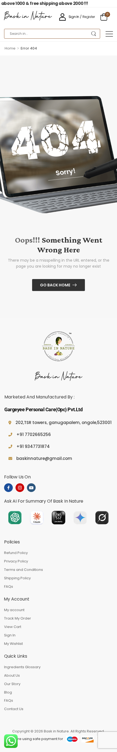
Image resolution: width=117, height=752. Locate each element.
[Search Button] (93, 34)
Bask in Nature (28, 17)
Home (10, 48)
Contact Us (13, 708)
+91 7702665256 (33, 434)
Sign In (10, 635)
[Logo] (58, 347)
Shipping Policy (17, 578)
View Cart (12, 626)
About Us (12, 675)
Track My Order (17, 618)
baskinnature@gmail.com (44, 458)
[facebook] (8, 487)
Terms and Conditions (23, 569)
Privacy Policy (16, 561)
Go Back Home (55, 285)
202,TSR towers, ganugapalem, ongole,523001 (64, 422)
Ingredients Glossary (22, 667)
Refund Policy (16, 552)
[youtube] (31, 487)
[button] (109, 34)
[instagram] (20, 487)
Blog (8, 692)
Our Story (12, 683)
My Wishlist (13, 643)
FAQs (8, 586)
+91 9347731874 (33, 446)
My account (14, 609)
